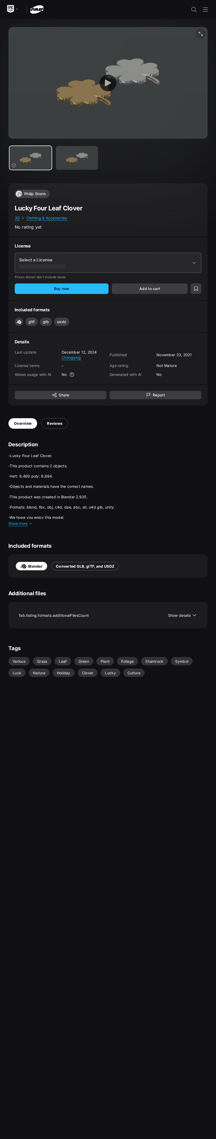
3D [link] (17, 218)
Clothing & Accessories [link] (46, 218)
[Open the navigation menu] (205, 9)
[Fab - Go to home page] (36, 9)
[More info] (72, 374)
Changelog (71, 357)
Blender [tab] (35, 566)
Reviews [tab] (54, 423)
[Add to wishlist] (196, 288)
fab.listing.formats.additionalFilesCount (105, 615)
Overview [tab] (23, 423)
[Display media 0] (30, 158)
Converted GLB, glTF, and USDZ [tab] (85, 566)
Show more (18, 523)
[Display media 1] (77, 158)
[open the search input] (194, 9)
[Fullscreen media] (200, 34)
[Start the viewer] (108, 83)
